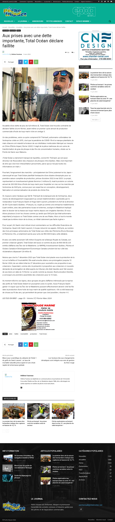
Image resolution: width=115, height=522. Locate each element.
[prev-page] (3, 430)
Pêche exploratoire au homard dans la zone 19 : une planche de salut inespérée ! (63, 423)
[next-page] (7, 430)
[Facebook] (98, 1)
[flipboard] (21, 387)
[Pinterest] (31, 62)
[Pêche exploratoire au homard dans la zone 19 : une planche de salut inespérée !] (63, 411)
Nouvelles (11, 27)
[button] (110, 21)
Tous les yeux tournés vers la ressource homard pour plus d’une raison (101, 110)
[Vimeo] (108, 1)
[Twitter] (105, 1)
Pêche (18, 30)
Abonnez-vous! (101, 520)
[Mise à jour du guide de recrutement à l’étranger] (7, 468)
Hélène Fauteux (16, 54)
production (33, 334)
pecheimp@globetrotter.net (90, 505)
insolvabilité (24, 334)
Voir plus (95, 120)
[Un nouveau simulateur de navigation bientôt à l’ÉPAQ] (7, 458)
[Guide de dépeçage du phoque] (7, 478)
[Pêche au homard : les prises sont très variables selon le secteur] (38, 411)
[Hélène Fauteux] (6, 54)
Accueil (4, 27)
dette (10, 334)
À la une (5, 418)
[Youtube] (111, 1)
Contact (110, 520)
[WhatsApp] (36, 62)
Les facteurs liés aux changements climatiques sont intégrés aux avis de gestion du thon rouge (57, 360)
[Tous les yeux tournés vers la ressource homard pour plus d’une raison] (84, 110)
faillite (16, 334)
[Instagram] (102, 1)
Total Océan (43, 334)
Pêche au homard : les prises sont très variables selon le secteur (37, 423)
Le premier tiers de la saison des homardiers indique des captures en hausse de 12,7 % (13, 423)
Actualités (19, 27)
